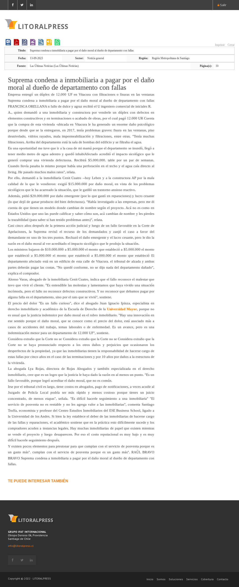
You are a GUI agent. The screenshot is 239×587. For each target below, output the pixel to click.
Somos (161, 579)
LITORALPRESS (43, 26)
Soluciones (176, 579)
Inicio (150, 579)
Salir (222, 5)
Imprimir (219, 45)
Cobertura (207, 579)
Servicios (192, 579)
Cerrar (231, 45)
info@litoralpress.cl (21, 545)
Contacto (222, 579)
